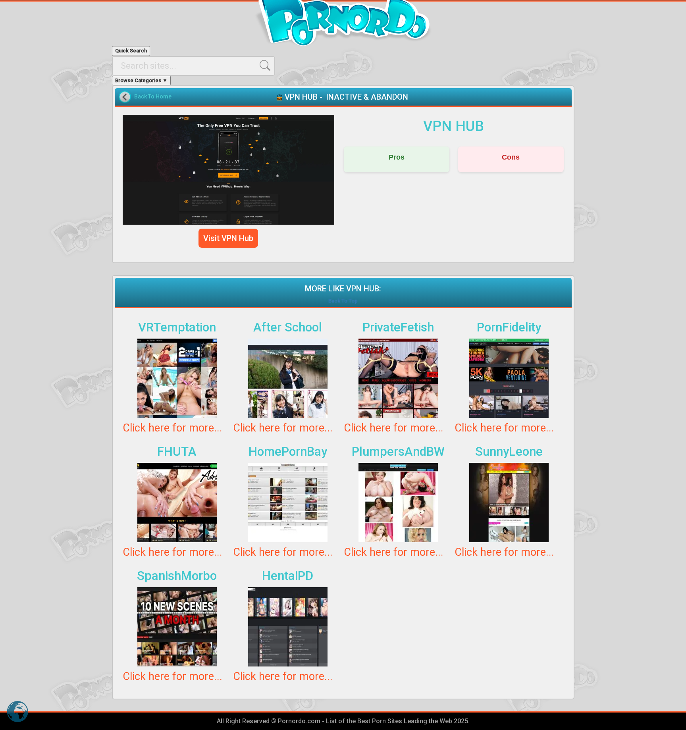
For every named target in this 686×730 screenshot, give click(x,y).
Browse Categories (141, 80)
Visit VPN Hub (228, 238)
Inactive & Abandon (367, 97)
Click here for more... (172, 428)
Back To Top (343, 301)
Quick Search (131, 51)
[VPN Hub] (229, 170)
